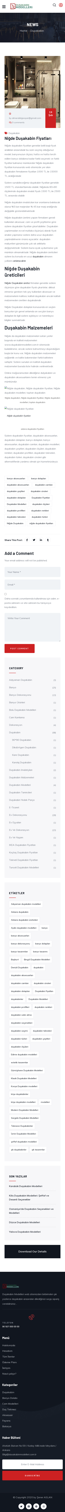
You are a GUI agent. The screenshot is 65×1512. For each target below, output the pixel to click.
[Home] (10, 1286)
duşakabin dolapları (16, 497)
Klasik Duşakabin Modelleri (24, 1078)
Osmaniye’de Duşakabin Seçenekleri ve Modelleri (31, 1210)
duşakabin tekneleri (16, 517)
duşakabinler (17, 999)
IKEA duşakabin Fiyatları (22, 844)
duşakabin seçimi (19, 1030)
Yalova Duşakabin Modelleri (25, 1231)
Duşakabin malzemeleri (21, 777)
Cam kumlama (16, 717)
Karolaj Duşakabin (21, 762)
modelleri (45, 1102)
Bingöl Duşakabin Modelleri (37, 959)
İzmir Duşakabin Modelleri (23, 1133)
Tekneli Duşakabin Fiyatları (23, 859)
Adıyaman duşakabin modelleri (26, 904)
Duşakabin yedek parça (21, 799)
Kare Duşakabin (20, 754)
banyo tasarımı (40, 951)
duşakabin (38, 256)
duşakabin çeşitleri (16, 491)
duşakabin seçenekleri (21, 1023)
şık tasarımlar (38, 1149)
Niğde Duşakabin (15, 523)
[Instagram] (44, 1506)
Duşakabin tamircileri (20, 792)
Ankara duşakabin (19, 912)
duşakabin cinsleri (39, 491)
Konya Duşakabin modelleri (24, 1086)
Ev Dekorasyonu (18, 814)
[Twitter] (21, 1506)
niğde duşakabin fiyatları (41, 523)
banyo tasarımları (19, 951)
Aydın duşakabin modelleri (23, 928)
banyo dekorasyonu (20, 943)
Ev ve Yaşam (16, 837)
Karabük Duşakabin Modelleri (25, 1186)
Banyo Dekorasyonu (20, 694)
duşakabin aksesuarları (18, 484)
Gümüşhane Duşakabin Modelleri (27, 1070)
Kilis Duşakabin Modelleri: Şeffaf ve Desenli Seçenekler (29, 1197)
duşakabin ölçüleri (41, 504)
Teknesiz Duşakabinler (22, 1126)
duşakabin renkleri (40, 510)
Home (23, 30)
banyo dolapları (38, 478)
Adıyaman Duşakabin (20, 679)
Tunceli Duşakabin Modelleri (24, 867)
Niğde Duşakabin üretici (18, 282)
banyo (45, 928)
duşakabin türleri (40, 517)
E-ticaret (14, 807)
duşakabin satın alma (21, 1015)
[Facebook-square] (29, 1506)
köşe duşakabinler (19, 1094)
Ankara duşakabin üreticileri (24, 920)
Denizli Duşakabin (19, 967)
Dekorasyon (15, 724)
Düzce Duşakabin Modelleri (24, 1222)
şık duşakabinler (18, 1149)
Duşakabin (37, 30)
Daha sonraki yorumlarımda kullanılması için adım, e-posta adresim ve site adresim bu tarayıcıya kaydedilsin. (32, 603)
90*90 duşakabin (21, 739)
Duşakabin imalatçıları (20, 769)
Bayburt (15, 959)
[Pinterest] (36, 1506)
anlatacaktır (19, 260)
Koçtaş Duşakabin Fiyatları (23, 852)
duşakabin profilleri (16, 510)
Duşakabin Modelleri (16, 504)
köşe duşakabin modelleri (23, 1102)
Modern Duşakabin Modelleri (24, 1110)
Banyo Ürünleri (17, 702)
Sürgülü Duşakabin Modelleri (25, 1118)
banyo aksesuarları (16, 478)
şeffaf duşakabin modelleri (24, 1141)
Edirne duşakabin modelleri (24, 1054)
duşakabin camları (44, 484)
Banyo (12, 687)
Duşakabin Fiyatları (41, 497)
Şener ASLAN (44, 1497)
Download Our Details (32, 1251)
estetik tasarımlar (19, 1062)
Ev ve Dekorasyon (19, 829)
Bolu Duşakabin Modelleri (22, 709)
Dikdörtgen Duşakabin (24, 747)
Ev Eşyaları (15, 822)
